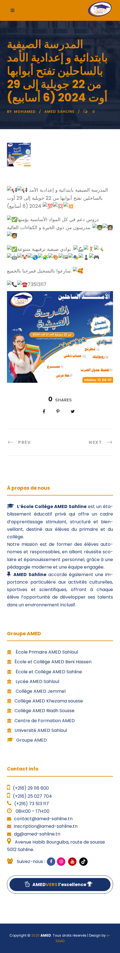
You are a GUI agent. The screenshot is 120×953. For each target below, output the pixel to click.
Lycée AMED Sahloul (37, 681)
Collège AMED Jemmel (40, 691)
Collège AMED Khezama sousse (49, 701)
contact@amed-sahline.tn (43, 819)
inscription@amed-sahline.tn (46, 826)
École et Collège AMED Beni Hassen (53, 662)
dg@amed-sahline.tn (37, 834)
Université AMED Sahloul (41, 730)
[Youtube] (72, 861)
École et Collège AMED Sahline (48, 672)
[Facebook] (51, 861)
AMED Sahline (59, 111)
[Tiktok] (82, 861)
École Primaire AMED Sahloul (46, 652)
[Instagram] (61, 861)
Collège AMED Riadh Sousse (45, 710)
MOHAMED (25, 111)
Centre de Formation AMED (45, 720)
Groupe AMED (31, 740)
